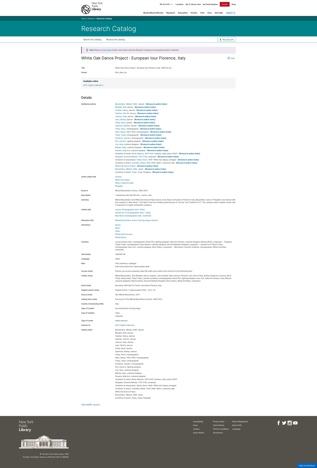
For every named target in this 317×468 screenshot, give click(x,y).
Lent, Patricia (120, 119)
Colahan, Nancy (121, 110)
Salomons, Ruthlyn (122, 126)
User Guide (106, 50)
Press (195, 425)
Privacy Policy (218, 421)
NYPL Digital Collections (125, 325)
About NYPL (237, 425)
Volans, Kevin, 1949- (145, 160)
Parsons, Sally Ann (122, 150)
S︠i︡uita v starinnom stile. (124, 183)
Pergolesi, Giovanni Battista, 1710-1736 (131, 157)
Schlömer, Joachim (122, 138)
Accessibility (198, 421)
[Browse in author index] (156, 104)
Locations (180, 4)
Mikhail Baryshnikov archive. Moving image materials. (136, 220)
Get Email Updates (210, 4)
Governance (218, 433)
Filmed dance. (121, 237)
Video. (117, 231)
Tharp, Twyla (120, 135)
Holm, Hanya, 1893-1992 (125, 132)
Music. (117, 228)
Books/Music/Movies (153, 13)
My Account (165, 4)
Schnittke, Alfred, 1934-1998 (143, 163)
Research (170, 13)
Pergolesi (119, 186)
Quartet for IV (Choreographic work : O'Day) (133, 213)
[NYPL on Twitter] (284, 423)
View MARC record (90, 404)
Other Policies (218, 425)
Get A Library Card (193, 4)
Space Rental (198, 433)
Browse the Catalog (115, 39)
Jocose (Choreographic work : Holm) (130, 209)
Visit (202, 13)
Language (236, 429)
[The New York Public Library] (92, 8)
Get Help (219, 13)
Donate (225, 4)
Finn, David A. (120, 141)
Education (183, 13)
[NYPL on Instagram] (289, 423)
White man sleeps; (122, 180)
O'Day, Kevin (120, 122)
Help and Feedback (307, 466)
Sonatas (118, 177)
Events (194, 13)
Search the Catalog (92, 39)
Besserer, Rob (120, 107)
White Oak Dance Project (125, 166)
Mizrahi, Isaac (120, 147)
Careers (196, 429)
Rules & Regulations (240, 421)
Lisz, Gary (119, 144)
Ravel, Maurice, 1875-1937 (143, 153)
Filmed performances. (124, 234)
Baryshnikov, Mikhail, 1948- (126, 104)
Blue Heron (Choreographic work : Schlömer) (133, 216)
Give (209, 13)
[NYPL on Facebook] (278, 423)
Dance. (118, 225)
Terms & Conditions (221, 429)
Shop (234, 4)
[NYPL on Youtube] (295, 423)
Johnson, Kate (121, 116)
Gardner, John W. (122, 113)
